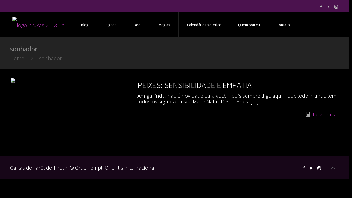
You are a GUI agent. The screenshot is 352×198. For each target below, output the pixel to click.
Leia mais (324, 114)
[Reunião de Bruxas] (38, 24)
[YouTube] (329, 6)
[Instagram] (336, 6)
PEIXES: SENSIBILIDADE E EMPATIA (195, 85)
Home (17, 58)
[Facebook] (321, 6)
